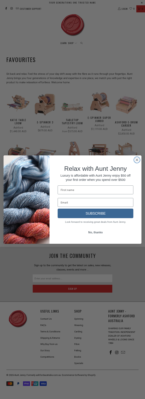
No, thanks (95, 232)
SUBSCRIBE (96, 213)
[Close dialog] (137, 160)
